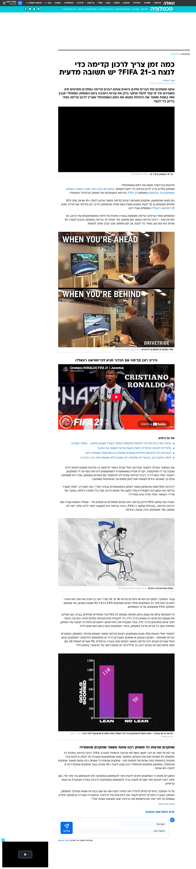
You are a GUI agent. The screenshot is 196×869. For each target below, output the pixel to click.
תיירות (80, 3)
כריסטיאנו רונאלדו (162, 208)
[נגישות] (4, 3)
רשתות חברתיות (122, 9)
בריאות (90, 3)
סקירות (135, 9)
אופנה (58, 3)
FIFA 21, (133, 193)
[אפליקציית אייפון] (34, 9)
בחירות (136, 3)
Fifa (166, 804)
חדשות (157, 3)
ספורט (147, 3)
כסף (108, 3)
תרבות (126, 3)
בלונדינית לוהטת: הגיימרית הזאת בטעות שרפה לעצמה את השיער (134, 448)
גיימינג (161, 804)
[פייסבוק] (26, 9)
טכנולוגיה (69, 3)
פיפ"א (172, 804)
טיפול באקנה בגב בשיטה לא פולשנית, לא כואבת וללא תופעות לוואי (133, 458)
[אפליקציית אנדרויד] (38, 9)
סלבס (117, 3)
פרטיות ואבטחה (106, 9)
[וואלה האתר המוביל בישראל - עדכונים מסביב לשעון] (169, 3)
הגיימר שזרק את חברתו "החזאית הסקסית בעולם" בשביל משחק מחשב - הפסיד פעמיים (121, 443)
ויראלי (80, 9)
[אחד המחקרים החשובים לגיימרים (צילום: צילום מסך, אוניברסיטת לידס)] (116, 292)
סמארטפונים (91, 9)
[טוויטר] (30, 9)
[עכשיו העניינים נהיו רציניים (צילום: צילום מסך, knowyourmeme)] (116, 554)
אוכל (100, 3)
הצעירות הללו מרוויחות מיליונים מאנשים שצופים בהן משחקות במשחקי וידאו (128, 453)
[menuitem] (155, 3)
